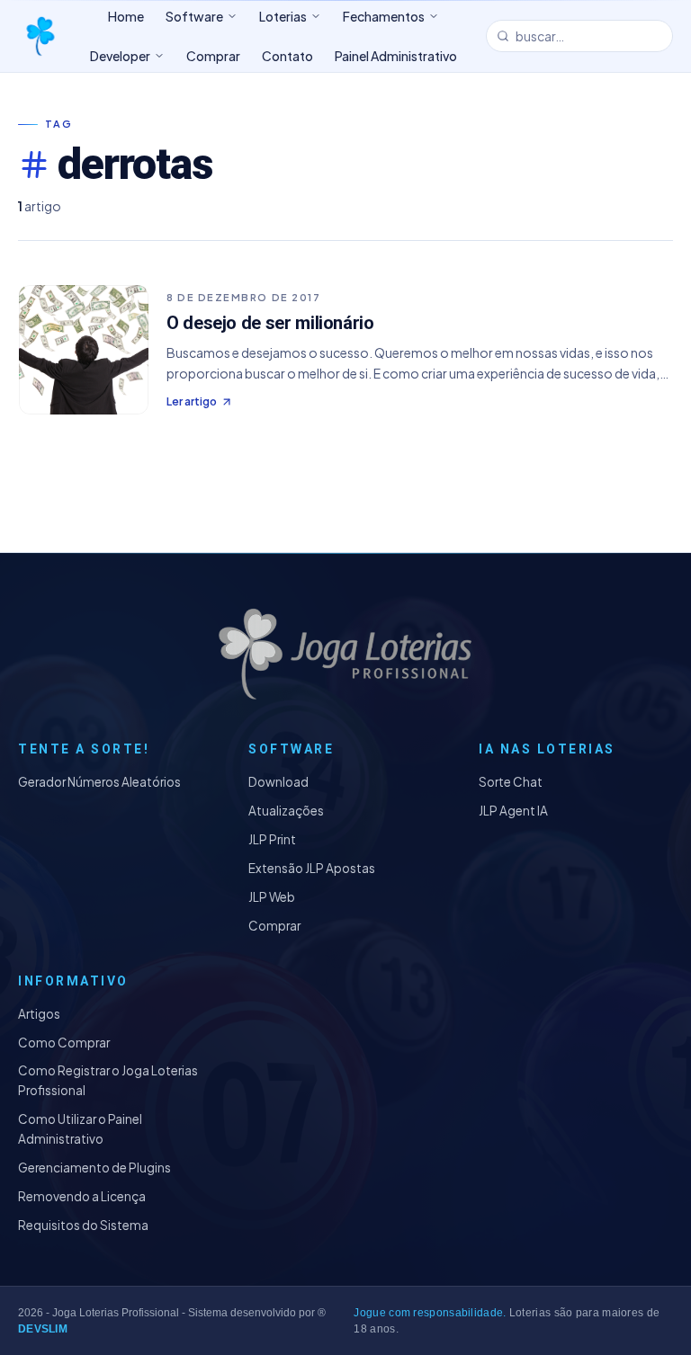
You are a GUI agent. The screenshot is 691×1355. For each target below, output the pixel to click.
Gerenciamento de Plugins (94, 1167)
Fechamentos (384, 16)
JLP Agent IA (513, 810)
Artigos (39, 1013)
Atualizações (286, 810)
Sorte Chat (511, 781)
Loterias (283, 16)
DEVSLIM (42, 1329)
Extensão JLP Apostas (311, 868)
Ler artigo (191, 401)
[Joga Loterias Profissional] (39, 36)
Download (278, 781)
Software (194, 16)
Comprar (274, 925)
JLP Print (272, 839)
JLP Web (271, 897)
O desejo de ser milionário (270, 323)
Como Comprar (64, 1042)
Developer (120, 56)
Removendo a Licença (82, 1196)
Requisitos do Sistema (83, 1225)
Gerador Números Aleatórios (99, 781)
